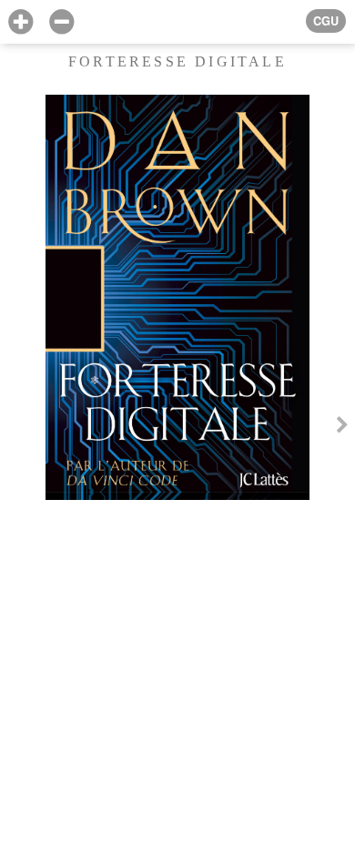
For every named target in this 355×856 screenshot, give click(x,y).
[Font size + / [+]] (20, 22)
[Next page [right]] (342, 428)
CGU (326, 21)
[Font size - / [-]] (61, 22)
